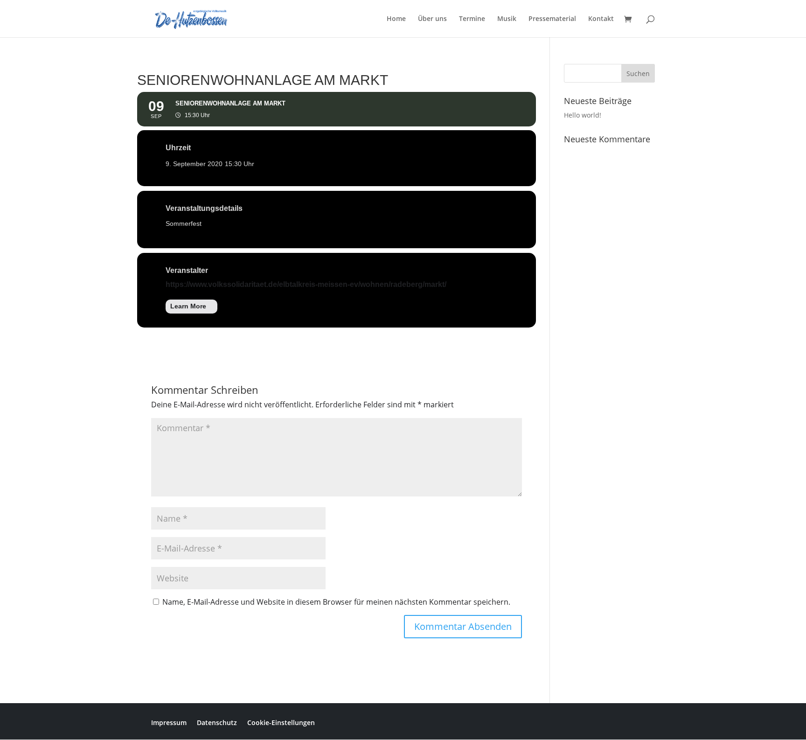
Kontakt (601, 19)
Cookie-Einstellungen (281, 722)
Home (396, 19)
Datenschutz (217, 722)
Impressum (169, 722)
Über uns (432, 19)
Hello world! (582, 115)
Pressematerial (552, 19)
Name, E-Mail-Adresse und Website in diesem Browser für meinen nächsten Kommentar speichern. (336, 602)
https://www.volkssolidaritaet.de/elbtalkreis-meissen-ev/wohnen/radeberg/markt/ (306, 284)
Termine (472, 19)
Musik (506, 19)
